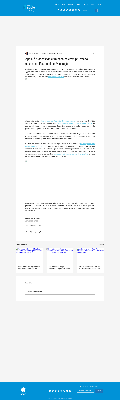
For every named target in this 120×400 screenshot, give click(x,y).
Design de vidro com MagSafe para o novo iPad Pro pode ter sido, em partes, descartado (29, 268)
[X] (64, 10)
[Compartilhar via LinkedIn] (35, 232)
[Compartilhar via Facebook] (26, 232)
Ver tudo (101, 244)
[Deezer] (76, 10)
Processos (33, 225)
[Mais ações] (93, 53)
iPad (27, 225)
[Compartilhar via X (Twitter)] (31, 232)
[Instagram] (61, 10)
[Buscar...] (96, 10)
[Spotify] (73, 10)
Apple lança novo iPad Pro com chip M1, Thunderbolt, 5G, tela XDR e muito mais (90, 268)
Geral (39, 225)
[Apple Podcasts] (70, 10)
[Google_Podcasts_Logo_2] (79, 10)
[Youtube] (67, 10)
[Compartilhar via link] (40, 232)
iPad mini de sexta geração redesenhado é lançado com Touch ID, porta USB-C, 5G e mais (60, 268)
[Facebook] (58, 10)
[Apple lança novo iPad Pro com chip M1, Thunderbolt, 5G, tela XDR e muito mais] (90, 255)
